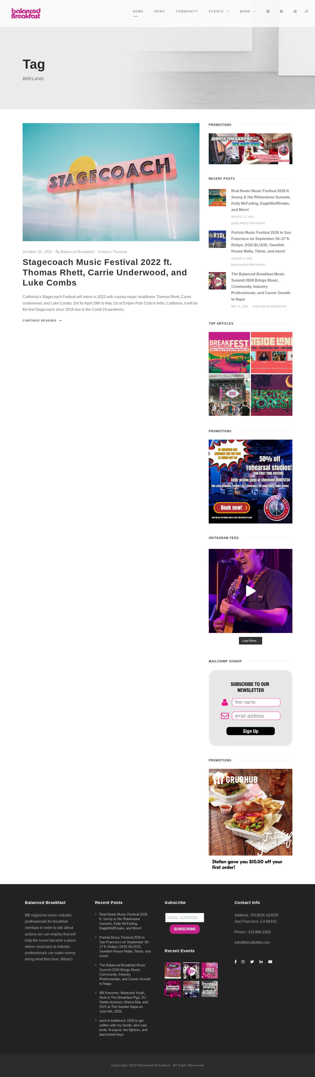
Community (187, 11)
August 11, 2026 (242, 216)
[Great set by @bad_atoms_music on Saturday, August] (250, 591)
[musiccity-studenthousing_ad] (250, 148)
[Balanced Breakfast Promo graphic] (250, 481)
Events (216, 11)
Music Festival (114, 252)
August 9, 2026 (242, 258)
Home (138, 11)
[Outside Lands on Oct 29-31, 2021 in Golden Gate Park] (271, 353)
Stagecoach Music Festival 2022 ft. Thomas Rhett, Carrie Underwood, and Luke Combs (105, 272)
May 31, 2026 (239, 306)
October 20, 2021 (37, 252)
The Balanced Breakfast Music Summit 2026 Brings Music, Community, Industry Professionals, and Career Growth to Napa (260, 286)
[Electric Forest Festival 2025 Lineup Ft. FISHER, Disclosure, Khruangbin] (271, 395)
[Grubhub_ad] (250, 820)
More (245, 11)
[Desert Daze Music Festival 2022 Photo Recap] (229, 395)
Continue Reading (39, 320)
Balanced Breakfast (78, 252)
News (159, 11)
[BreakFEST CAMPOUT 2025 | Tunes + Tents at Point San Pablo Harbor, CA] (229, 353)
